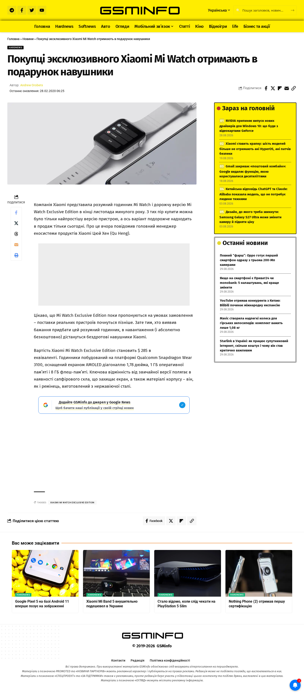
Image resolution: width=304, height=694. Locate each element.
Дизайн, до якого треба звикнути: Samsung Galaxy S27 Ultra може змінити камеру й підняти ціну (250, 217)
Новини (28, 39)
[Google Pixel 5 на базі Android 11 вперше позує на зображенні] (45, 573)
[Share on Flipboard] (280, 88)
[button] (293, 88)
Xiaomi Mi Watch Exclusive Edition (72, 502)
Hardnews (15, 47)
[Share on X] (273, 88)
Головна (13, 39)
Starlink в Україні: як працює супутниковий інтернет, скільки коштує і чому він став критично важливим (254, 345)
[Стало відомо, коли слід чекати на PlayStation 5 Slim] (187, 573)
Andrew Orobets (31, 85)
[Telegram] (11, 10)
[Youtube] (41, 10)
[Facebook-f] (21, 10)
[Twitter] (31, 10)
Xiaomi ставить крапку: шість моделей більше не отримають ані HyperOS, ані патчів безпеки (255, 149)
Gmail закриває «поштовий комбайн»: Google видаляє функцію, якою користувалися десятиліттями (252, 171)
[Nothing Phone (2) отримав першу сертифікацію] (258, 573)
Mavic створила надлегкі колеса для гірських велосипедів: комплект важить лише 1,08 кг (251, 323)
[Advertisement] (114, 274)
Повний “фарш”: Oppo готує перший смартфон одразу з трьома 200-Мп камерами (249, 260)
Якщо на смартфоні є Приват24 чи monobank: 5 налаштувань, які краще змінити (249, 282)
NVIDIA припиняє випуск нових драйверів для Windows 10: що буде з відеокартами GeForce (248, 126)
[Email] (287, 88)
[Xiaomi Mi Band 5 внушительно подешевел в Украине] (116, 573)
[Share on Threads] (16, 234)
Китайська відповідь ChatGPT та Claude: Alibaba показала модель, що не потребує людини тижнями (253, 194)
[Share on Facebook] (266, 88)
